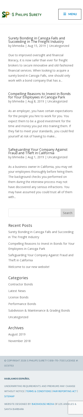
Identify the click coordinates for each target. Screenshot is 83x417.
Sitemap (9, 396)
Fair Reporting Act (65, 391)
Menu (72, 14)
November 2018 (19, 341)
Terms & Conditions (38, 391)
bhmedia (18, 46)
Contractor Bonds (20, 284)
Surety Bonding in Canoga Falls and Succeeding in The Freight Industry (36, 40)
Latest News (17, 291)
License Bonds (18, 297)
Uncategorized (59, 46)
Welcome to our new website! (28, 267)
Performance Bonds (22, 304)
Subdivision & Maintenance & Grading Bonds (39, 310)
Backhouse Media (43, 404)
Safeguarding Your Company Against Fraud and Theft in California (37, 151)
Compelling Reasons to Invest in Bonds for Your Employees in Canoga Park (39, 95)
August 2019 (17, 334)
